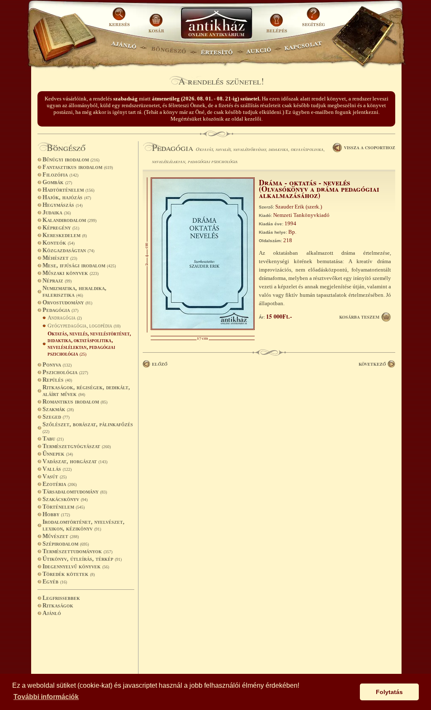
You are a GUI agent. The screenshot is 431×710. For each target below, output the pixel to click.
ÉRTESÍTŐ (216, 48)
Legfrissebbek (61, 598)
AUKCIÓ (258, 48)
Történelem (64, 507)
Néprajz (57, 280)
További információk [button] (46, 696)
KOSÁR (156, 20)
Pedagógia (60, 310)
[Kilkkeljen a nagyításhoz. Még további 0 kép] (203, 328)
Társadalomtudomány (75, 491)
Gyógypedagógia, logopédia (84, 325)
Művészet (61, 536)
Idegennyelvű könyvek (76, 566)
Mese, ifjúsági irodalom (79, 265)
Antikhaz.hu (216, 23)
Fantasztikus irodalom (78, 167)
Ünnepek (58, 454)
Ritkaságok (58, 605)
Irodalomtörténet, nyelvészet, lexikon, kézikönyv (84, 525)
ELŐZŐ (160, 364)
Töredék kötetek (69, 574)
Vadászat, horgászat (75, 461)
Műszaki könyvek (70, 273)
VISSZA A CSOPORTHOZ (369, 147)
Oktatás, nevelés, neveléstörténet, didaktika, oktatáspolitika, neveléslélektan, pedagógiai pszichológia (89, 343)
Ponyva (57, 365)
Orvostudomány (67, 302)
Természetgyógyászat (77, 446)
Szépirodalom (66, 544)
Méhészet (60, 258)
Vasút (55, 476)
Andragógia (65, 317)
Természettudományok (77, 551)
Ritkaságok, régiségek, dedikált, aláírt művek (86, 390)
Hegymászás (62, 205)
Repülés (57, 380)
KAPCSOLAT (303, 48)
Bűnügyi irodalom (71, 159)
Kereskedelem (65, 235)
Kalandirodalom (69, 220)
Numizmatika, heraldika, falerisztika (74, 291)
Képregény (61, 227)
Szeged (56, 417)
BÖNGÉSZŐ (168, 48)
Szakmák (58, 409)
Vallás (57, 469)
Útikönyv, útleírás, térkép (82, 559)
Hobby (56, 514)
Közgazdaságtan (68, 250)
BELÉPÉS (277, 20)
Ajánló (52, 613)
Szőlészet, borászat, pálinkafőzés (88, 427)
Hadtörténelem (68, 190)
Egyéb (55, 581)
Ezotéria (60, 484)
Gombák (57, 182)
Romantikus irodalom (75, 402)
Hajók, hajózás (67, 197)
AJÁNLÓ (124, 48)
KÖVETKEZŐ (372, 364)
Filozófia (60, 175)
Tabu (53, 439)
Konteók (58, 243)
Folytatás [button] (389, 692)
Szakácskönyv (65, 499)
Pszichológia (65, 372)
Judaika (57, 212)
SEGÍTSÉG (313, 20)
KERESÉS (120, 20)
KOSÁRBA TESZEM (359, 317)
